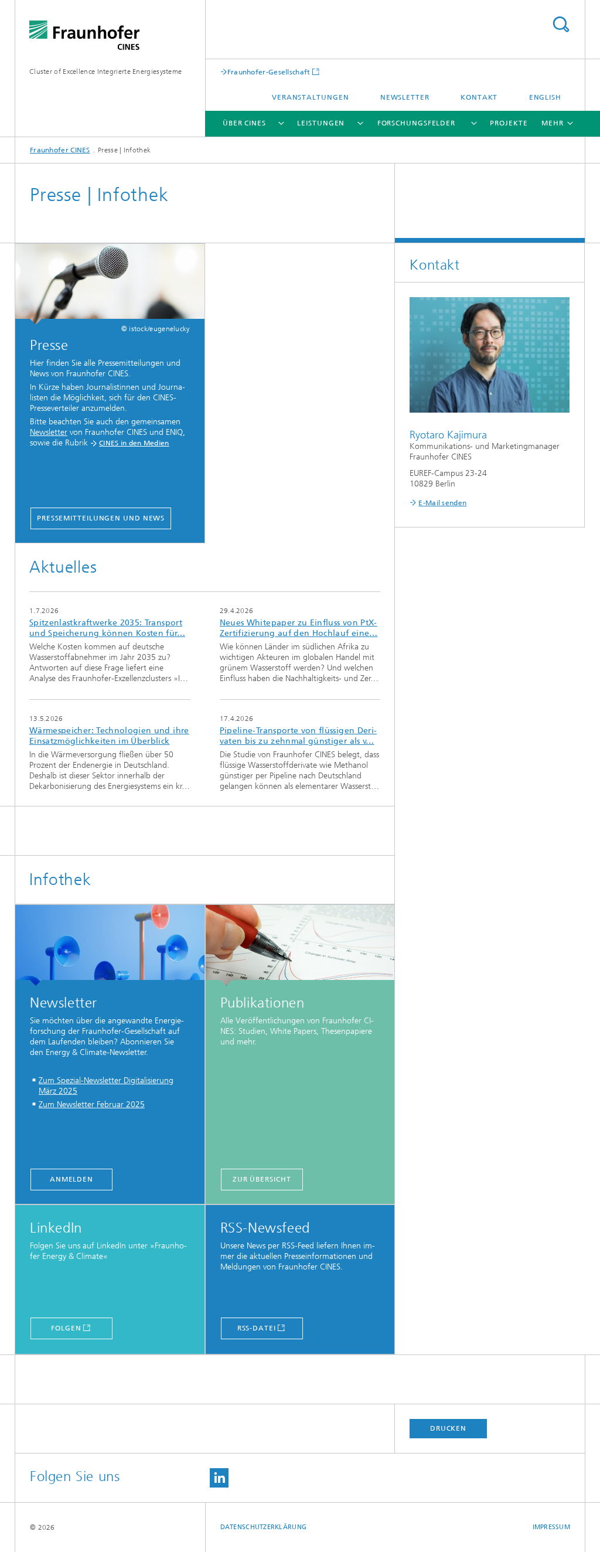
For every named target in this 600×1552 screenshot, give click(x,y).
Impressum (551, 1527)
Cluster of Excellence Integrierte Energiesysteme (105, 71)
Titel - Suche (560, 24)
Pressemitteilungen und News (101, 518)
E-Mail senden (442, 503)
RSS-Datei (256, 1328)
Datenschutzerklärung (263, 1527)
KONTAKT (479, 97)
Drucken (448, 1428)
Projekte (508, 123)
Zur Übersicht (262, 1179)
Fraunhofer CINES (60, 150)
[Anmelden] (109, 945)
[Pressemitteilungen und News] (109, 284)
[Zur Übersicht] (300, 945)
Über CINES (244, 123)
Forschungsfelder (416, 123)
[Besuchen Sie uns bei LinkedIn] (219, 1478)
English (545, 97)
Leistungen (321, 123)
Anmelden (71, 1179)
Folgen (66, 1328)
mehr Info (109, 646)
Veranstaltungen (310, 97)
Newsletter (404, 97)
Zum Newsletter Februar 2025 (92, 1104)
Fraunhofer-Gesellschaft (269, 72)
